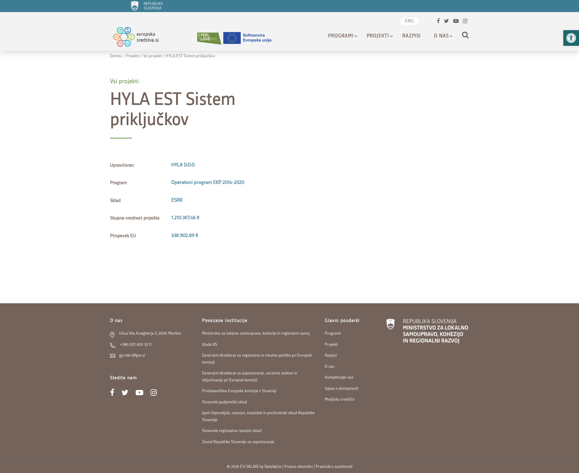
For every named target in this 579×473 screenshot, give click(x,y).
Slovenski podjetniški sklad (224, 402)
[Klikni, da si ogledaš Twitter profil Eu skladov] (446, 22)
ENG (409, 21)
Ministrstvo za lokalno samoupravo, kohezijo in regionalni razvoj (256, 334)
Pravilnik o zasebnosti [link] (334, 467)
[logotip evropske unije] (251, 38)
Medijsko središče (340, 400)
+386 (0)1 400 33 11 (135, 345)
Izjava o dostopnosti (341, 389)
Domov (116, 56)
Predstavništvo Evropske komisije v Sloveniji (239, 391)
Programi (340, 36)
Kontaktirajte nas (339, 378)
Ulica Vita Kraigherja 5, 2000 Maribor (150, 334)
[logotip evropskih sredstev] (141, 38)
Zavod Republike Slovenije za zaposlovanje (238, 442)
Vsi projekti (152, 56)
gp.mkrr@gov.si (132, 356)
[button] (571, 38)
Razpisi (411, 36)
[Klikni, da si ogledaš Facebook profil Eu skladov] (438, 22)
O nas (441, 36)
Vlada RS (209, 345)
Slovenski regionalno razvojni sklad (231, 431)
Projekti (378, 36)
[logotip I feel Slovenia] (209, 38)
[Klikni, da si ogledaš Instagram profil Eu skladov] (465, 22)
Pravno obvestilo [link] (298, 467)
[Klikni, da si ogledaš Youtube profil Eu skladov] (456, 22)
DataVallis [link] (272, 467)
